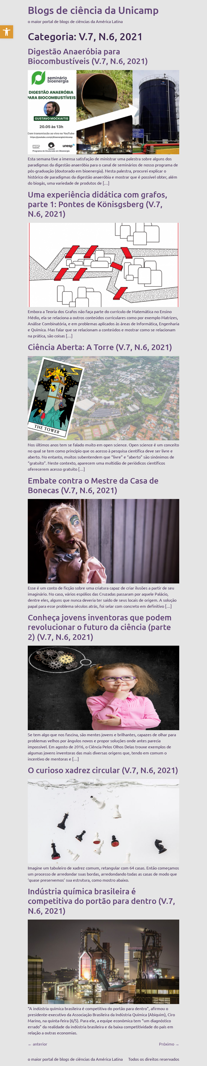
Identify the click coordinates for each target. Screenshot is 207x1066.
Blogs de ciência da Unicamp (93, 10)
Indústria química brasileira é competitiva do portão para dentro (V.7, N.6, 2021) (101, 901)
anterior (37, 1043)
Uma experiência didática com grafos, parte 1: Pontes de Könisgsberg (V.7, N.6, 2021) (97, 204)
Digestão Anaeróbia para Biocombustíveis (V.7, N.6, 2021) (88, 56)
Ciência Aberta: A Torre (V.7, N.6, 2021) (100, 347)
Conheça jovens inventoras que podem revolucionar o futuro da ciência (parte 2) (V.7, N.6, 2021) (100, 627)
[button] (6, 31)
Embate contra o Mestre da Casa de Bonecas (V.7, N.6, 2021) (93, 485)
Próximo (169, 1043)
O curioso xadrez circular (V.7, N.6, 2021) (103, 770)
